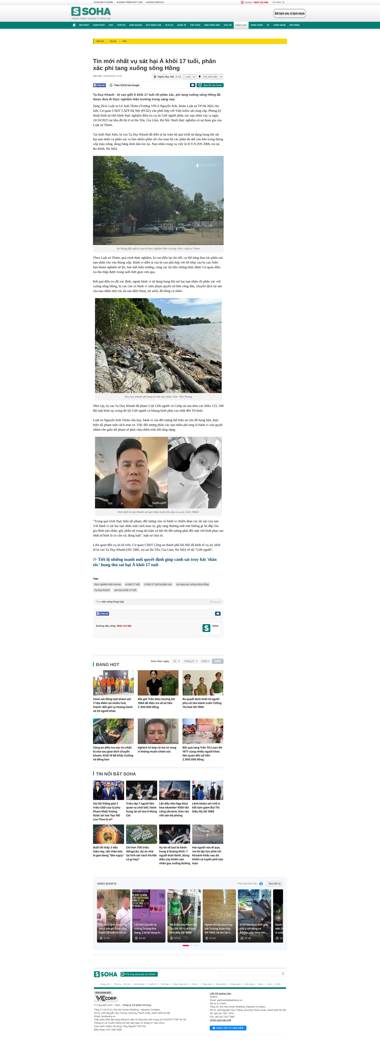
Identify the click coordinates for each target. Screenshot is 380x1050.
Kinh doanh (135, 25)
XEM (218, 661)
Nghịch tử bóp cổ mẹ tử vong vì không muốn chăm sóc (157, 749)
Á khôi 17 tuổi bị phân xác (158, 584)
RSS (278, 984)
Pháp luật (241, 25)
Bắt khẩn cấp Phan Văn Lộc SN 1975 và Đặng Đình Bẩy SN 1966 (183, 928)
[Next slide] (278, 918)
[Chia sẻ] (99, 85)
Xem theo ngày (160, 661)
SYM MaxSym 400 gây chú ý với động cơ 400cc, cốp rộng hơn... (254, 928)
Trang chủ (105, 984)
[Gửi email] (192, 85)
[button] (186, 945)
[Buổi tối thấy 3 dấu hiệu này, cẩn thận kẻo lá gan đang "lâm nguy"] (108, 834)
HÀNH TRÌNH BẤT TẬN (130, 2)
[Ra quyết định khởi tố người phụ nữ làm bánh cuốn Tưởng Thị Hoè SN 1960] (202, 683)
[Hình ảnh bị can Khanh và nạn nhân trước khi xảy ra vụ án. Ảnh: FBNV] (158, 472)
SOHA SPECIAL (156, 2)
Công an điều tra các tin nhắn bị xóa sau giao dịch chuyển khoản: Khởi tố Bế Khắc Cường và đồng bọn (113, 753)
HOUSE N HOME (104, 2)
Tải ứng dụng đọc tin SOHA (140, 974)
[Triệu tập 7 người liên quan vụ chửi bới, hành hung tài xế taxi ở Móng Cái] (141, 790)
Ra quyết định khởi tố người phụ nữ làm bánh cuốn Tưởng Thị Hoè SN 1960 (201, 703)
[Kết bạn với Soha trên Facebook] (206, 628)
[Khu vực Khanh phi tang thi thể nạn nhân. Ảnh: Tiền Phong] (158, 345)
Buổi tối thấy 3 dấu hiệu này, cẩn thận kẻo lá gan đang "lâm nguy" (108, 851)
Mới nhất (84, 25)
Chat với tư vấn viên (229, 1028)
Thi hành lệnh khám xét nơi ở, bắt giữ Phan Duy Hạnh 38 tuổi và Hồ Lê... (113, 928)
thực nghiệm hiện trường (107, 584)
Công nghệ (279, 25)
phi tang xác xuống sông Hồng (193, 584)
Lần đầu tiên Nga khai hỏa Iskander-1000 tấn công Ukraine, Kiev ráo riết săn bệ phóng (174, 809)
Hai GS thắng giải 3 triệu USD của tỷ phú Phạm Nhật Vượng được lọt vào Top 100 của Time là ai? (106, 811)
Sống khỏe (257, 25)
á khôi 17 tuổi (132, 584)
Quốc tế (181, 25)
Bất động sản (153, 25)
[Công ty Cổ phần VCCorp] (142, 996)
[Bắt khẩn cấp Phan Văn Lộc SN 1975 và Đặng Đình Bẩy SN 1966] (184, 916)
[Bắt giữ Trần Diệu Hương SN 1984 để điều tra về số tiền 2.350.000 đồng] (158, 683)
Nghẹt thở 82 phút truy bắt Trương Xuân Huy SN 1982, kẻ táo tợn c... (219, 928)
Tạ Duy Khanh (102, 590)
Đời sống (295, 25)
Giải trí (227, 25)
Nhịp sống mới (212, 25)
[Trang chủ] (91, 13)
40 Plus (169, 25)
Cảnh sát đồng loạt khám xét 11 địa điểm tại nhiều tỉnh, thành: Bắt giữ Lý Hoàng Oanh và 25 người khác (113, 705)
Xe (268, 25)
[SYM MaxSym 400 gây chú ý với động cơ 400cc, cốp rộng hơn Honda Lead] (254, 916)
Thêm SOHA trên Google (126, 85)
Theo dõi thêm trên (247, 883)
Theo (158, 601)
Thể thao (195, 25)
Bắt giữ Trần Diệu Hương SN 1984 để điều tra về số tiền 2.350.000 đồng (156, 703)
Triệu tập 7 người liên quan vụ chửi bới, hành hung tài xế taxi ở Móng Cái (141, 809)
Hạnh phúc (99, 25)
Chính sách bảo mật (220, 1020)
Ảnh (270, 984)
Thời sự (121, 25)
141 (124, 41)
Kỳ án (113, 41)
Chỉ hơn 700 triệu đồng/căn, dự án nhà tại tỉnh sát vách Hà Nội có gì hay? (141, 853)
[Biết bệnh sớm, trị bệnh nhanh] (289, 13)
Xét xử (100, 41)
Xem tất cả (274, 883)
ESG (111, 25)
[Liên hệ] (217, 614)
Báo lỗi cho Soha (213, 85)
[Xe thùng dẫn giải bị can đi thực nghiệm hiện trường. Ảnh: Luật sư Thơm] (158, 200)
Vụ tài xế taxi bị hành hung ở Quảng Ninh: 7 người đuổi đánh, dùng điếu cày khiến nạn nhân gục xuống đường (174, 855)
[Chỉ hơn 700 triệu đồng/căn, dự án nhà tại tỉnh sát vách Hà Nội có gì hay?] (141, 834)
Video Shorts (106, 883)
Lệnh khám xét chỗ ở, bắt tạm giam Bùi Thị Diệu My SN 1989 (206, 807)
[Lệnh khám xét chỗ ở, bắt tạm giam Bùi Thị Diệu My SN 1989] (207, 790)
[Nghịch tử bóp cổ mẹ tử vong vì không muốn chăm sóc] (158, 731)
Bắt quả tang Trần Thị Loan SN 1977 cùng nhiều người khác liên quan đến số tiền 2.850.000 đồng (202, 753)
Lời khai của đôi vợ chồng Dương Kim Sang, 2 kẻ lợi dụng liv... (148, 928)
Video (260, 984)
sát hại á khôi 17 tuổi (125, 590)
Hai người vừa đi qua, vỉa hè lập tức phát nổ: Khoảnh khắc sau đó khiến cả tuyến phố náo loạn (207, 855)
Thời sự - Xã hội (121, 984)
